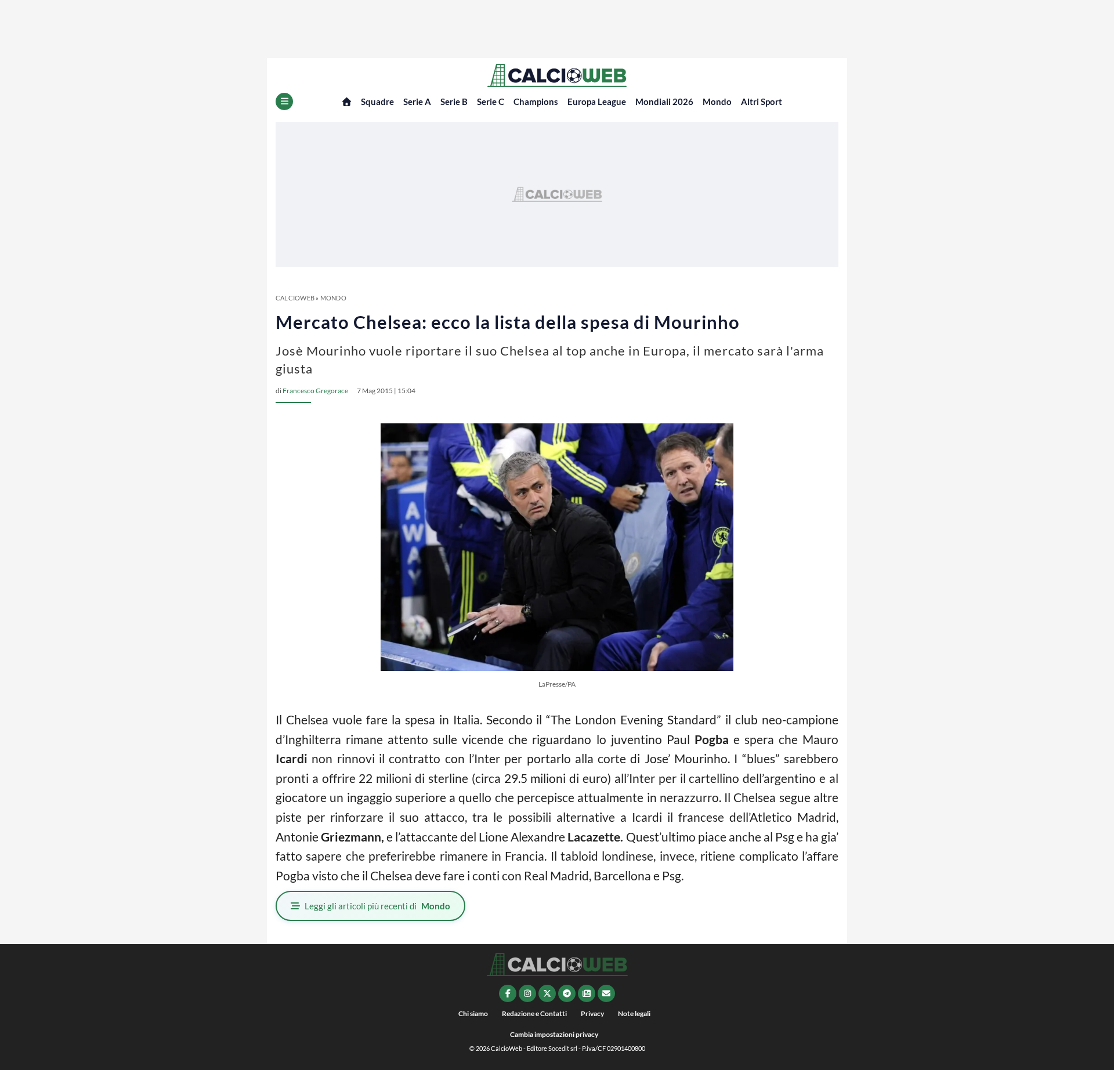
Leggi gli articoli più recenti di (377, 906)
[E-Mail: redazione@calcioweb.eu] (606, 993)
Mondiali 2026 (664, 101)
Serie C (490, 101)
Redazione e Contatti (534, 1013)
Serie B (454, 101)
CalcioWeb (295, 298)
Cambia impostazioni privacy (554, 1034)
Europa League (596, 101)
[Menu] (284, 101)
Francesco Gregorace (315, 390)
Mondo (717, 101)
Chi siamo (473, 1013)
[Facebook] (507, 993)
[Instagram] (527, 993)
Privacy (592, 1013)
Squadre (377, 101)
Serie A (417, 101)
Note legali (634, 1013)
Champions (535, 101)
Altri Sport (761, 101)
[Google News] (586, 993)
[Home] (346, 102)
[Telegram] (567, 993)
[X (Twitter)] (547, 993)
